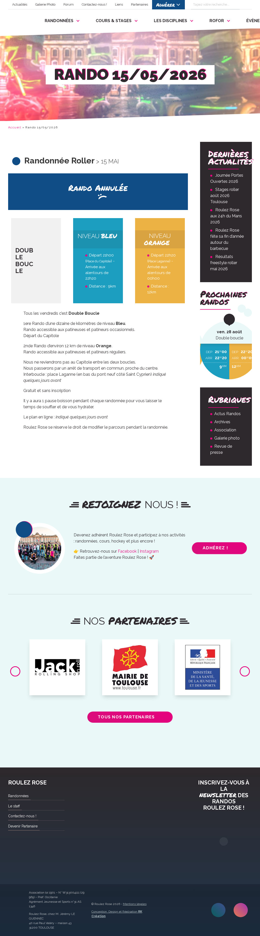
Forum (68, 4)
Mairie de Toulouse (130, 645)
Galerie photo (227, 438)
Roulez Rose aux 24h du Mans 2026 (226, 215)
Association (225, 430)
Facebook (127, 551)
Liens (119, 4)
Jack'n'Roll (57, 645)
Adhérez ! (215, 548)
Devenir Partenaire (23, 826)
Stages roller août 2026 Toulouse (224, 195)
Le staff (14, 806)
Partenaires (139, 4)
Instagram (149, 551)
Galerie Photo (45, 4)
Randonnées (59, 20)
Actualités (19, 4)
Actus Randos (227, 413)
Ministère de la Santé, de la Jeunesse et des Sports (203, 647)
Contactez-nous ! (94, 4)
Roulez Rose (20, 19)
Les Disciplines (170, 20)
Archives (222, 421)
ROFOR (216, 20)
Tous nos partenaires (126, 717)
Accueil (14, 127)
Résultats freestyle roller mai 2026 (223, 262)
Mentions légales (135, 904)
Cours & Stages (114, 20)
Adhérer (165, 4)
